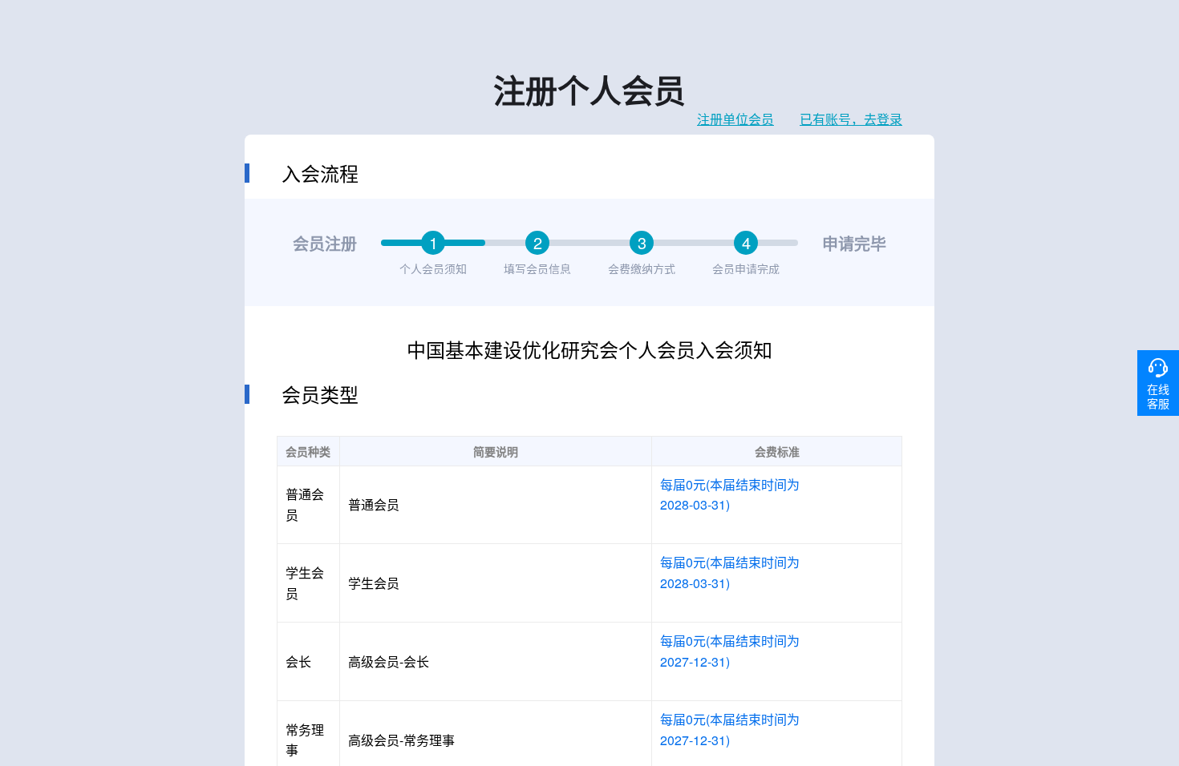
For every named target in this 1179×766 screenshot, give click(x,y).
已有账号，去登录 (851, 119)
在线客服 (1158, 396)
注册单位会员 (735, 119)
